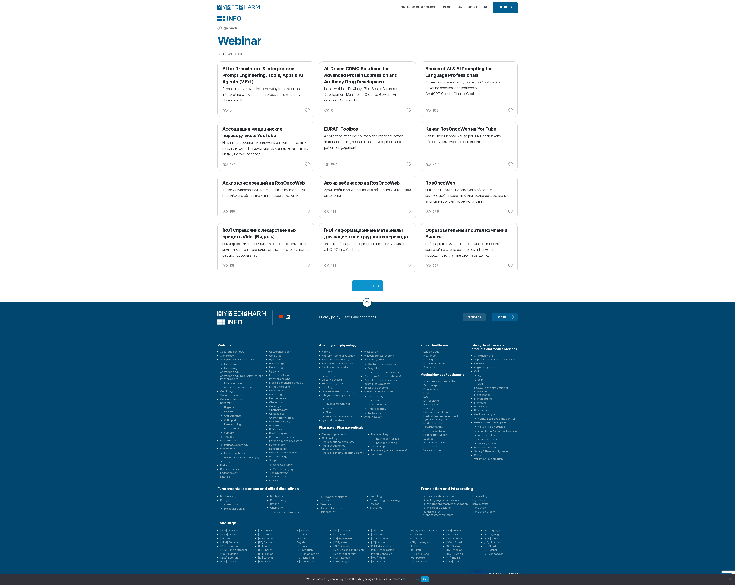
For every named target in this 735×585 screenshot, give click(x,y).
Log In (502, 7)
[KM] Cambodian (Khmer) (348, 550)
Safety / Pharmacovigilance (491, 451)
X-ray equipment (433, 450)
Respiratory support (435, 434)
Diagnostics (227, 448)
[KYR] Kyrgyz (341, 561)
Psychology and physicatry (285, 441)
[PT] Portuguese (418, 554)
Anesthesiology (229, 371)
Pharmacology (379, 434)
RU (486, 7)
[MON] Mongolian (381, 554)
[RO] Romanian (417, 561)
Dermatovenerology (236, 445)
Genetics (325, 504)
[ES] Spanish (265, 554)
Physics (374, 504)
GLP (480, 380)
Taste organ (375, 413)
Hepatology (276, 367)
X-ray (227, 461)
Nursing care (431, 359)
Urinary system (373, 416)
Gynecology (276, 359)
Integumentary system (336, 395)
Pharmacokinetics (386, 442)
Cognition (374, 368)
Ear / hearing (375, 396)
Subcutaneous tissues (339, 416)
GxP (476, 371)
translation (479, 507)
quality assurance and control (496, 418)
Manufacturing (483, 398)
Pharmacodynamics (387, 438)
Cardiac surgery (283, 465)
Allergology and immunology (237, 359)
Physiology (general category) (382, 376)
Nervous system (374, 359)
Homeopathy (328, 512)
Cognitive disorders (232, 395)
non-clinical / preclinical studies (497, 431)
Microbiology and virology (385, 500)
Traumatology (277, 476)
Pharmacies (481, 410)
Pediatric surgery (279, 421)
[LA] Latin (377, 530)
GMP (480, 384)
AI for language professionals (441, 500)
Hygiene (229, 407)
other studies (486, 435)
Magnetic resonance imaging (242, 457)
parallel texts (480, 504)
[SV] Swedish (454, 550)
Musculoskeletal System (379, 355)
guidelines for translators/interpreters (438, 513)
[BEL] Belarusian (230, 546)
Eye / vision (374, 400)
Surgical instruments (436, 442)
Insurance (429, 355)
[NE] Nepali (415, 534)
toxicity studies (487, 443)
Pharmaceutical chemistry (338, 442)
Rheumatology (278, 456)
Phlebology (276, 429)
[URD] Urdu (490, 546)
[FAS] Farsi (264, 561)
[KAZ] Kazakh (341, 546)
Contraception (432, 385)
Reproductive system (377, 384)
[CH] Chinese (266, 530)
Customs (479, 363)
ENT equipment (432, 400)
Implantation (231, 411)
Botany (274, 504)
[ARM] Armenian (230, 542)
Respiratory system (376, 387)
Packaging (480, 406)
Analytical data (483, 355)
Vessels (330, 376)
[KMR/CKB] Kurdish (345, 554)
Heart (329, 371)
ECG (425, 393)
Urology (274, 480)
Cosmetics (326, 500)
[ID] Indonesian (305, 561)
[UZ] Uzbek (490, 550)
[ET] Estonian (266, 557)
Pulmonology (277, 444)
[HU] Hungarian (305, 557)
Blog (447, 7)
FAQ (460, 7)
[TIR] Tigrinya (492, 530)
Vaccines (376, 454)
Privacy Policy (411, 579)
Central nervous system (382, 364)
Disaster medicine (231, 469)
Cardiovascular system (336, 367)
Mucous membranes (338, 403)
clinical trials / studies (491, 426)
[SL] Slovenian (455, 538)
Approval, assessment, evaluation (494, 359)
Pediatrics (275, 425)
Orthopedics (231, 420)
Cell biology (231, 504)
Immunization (232, 364)
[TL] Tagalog (491, 534)
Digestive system (332, 379)
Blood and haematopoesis (337, 363)
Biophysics (276, 496)
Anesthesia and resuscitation (441, 381)
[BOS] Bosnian (229, 557)
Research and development (491, 422)
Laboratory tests (234, 453)
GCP (480, 375)
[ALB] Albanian (229, 530)
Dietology (226, 465)
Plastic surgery (278, 433)
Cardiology (227, 391)
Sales (477, 455)
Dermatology (228, 440)
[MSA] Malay (378, 557)
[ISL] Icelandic (342, 530)
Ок (425, 579)
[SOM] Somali (454, 542)
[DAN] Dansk (265, 538)
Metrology (376, 496)
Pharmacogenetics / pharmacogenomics (334, 447)
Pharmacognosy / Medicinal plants (343, 452)
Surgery (229, 432)
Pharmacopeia (379, 446)
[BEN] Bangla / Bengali (233, 550)
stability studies (488, 439)
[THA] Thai (452, 561)
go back (230, 28)
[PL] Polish (414, 546)
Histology (327, 387)
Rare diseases (278, 448)
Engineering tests (485, 367)
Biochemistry (228, 496)
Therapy (229, 437)
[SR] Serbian (453, 546)
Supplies (428, 438)
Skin (328, 412)
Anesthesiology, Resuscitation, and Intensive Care (241, 377)
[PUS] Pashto (416, 557)
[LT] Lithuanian (380, 538)
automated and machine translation (445, 504)
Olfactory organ (377, 404)
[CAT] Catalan (229, 561)
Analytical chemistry (286, 512)
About (473, 7)
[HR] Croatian (304, 550)
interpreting (479, 496)
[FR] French (303, 538)
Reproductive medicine (283, 452)
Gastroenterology (280, 351)
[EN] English (265, 550)
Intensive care (233, 383)
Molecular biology (234, 508)
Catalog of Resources (419, 7)
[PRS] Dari (414, 550)
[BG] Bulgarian (229, 554)
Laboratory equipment (436, 412)
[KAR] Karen (340, 542)
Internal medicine (280, 379)
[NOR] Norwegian (419, 542)
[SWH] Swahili (454, 554)
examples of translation (437, 507)
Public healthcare (434, 363)
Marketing (480, 402)
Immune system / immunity (338, 391)
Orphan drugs (330, 438)
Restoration (231, 428)
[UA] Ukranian (492, 542)
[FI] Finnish (302, 530)
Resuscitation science (238, 387)
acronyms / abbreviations (438, 496)
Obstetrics (275, 402)
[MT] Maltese (379, 561)
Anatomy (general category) (339, 355)
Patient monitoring (434, 431)
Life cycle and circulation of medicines (491, 389)
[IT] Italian (339, 534)
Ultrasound (430, 446)
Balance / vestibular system (339, 359)
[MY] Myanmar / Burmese (423, 530)
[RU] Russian (454, 530)
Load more (365, 286)
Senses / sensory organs (379, 391)
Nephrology (276, 394)
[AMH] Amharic (229, 534)
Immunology (231, 368)
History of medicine (332, 508)
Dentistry (226, 402)
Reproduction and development (383, 380)
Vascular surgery (283, 469)
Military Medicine (279, 386)
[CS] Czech (265, 534)
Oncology (275, 406)
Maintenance (482, 394)
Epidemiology (431, 351)
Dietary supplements (334, 434)
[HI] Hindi (301, 546)
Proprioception (377, 408)
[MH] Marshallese (382, 546)
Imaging (428, 408)
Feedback (474, 317)
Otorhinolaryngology (281, 417)
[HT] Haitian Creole (307, 554)
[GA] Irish (301, 542)
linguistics (478, 500)
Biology (224, 500)
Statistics (429, 367)
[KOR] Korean (341, 557)
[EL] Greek (264, 546)
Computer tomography (234, 399)
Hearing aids (431, 404)
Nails (329, 408)
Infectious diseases (281, 375)
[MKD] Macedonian (382, 550)
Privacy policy (329, 317)
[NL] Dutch (415, 538)
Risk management (485, 447)
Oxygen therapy (433, 427)
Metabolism (371, 351)
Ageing (326, 351)
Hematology (276, 363)
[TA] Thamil (453, 557)
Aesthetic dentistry (232, 351)
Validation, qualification (488, 459)
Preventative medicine (283, 437)
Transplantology (279, 472)
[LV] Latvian (378, 542)
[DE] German (265, 542)
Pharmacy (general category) (389, 450)
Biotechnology (279, 500)
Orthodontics (232, 415)
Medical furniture (433, 423)
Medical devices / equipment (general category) (440, 417)
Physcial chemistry (335, 496)
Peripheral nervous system (384, 372)
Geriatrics (275, 355)
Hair (328, 399)
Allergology (227, 355)
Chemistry (276, 507)
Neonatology (277, 390)
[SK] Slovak (453, 534)
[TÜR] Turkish (492, 538)
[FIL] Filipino (303, 534)
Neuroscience (277, 398)
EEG (425, 396)
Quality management (487, 414)
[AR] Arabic (227, 538)
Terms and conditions (359, 317)
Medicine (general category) (287, 382)
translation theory (483, 511)
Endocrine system (333, 383)
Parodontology (233, 424)
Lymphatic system (333, 420)
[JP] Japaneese (342, 538)
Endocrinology (229, 473)
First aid (225, 477)
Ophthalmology (278, 410)
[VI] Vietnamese (493, 554)
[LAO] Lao (377, 534)
